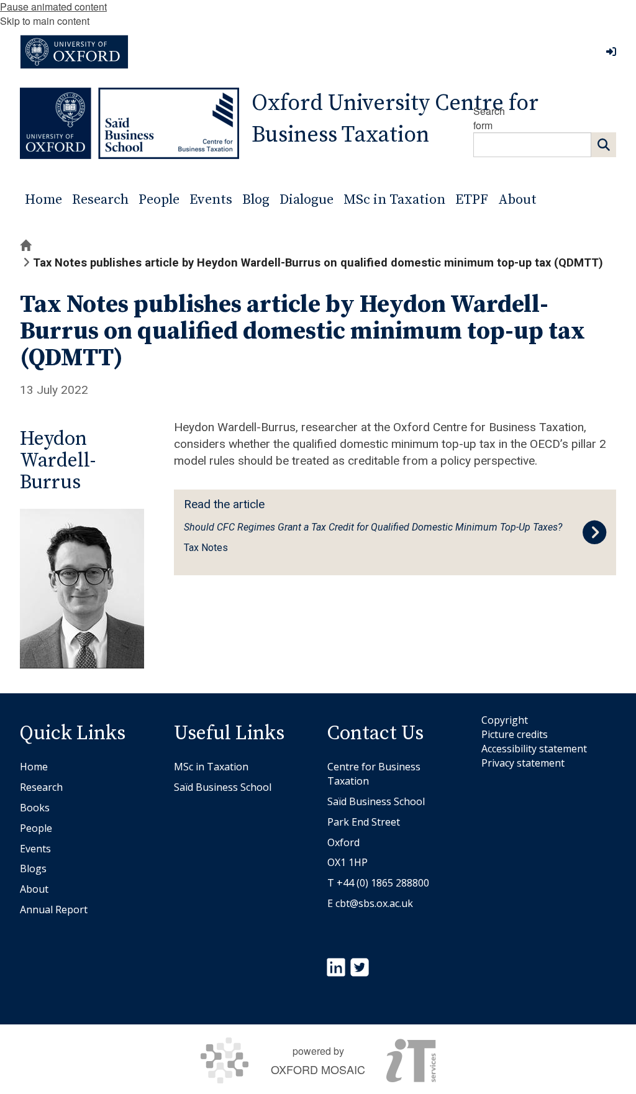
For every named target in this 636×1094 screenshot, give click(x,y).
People (36, 828)
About (34, 889)
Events (35, 848)
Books (35, 807)
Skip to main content (44, 21)
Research (41, 787)
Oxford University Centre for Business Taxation (395, 119)
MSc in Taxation (211, 766)
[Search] (603, 144)
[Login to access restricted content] (611, 52)
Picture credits (514, 734)
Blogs (33, 868)
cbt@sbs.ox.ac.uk (374, 903)
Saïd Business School (222, 787)
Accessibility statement (534, 748)
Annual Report (54, 909)
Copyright (504, 720)
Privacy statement (523, 763)
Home (34, 766)
